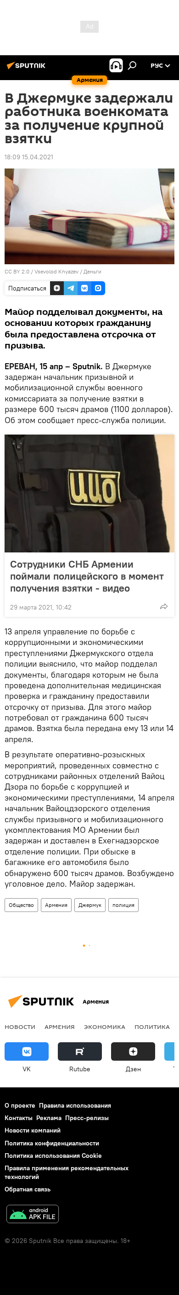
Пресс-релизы (87, 1118)
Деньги (92, 271)
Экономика (104, 1026)
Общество (21, 904)
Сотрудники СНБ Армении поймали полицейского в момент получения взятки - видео (87, 576)
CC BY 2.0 (17, 271)
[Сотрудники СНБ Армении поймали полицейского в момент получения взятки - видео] (89, 493)
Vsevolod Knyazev (56, 271)
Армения (56, 904)
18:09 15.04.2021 (29, 157)
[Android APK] (32, 1215)
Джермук (89, 904)
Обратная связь (27, 1189)
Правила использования (75, 1105)
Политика (152, 1026)
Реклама (49, 1118)
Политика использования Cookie (53, 1155)
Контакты (19, 1118)
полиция (123, 904)
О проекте (20, 1105)
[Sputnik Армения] (27, 69)
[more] (164, 606)
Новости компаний (33, 1130)
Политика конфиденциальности (52, 1143)
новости (20, 1026)
